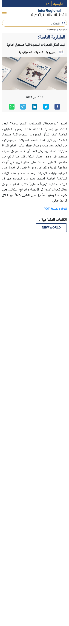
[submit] (64, 23)
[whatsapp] (12, 107)
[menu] (4, 14)
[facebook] (57, 107)
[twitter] (46, 107)
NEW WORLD (51, 228)
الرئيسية (58, 3)
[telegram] (23, 107)
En (47, 3)
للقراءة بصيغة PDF (55, 209)
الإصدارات (51, 29)
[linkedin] (34, 107)
